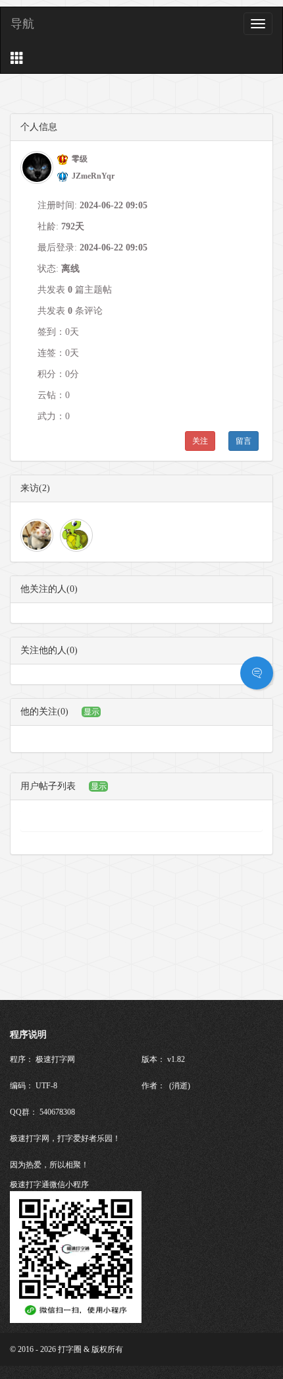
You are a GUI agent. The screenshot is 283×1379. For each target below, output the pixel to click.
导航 (22, 23)
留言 (243, 441)
